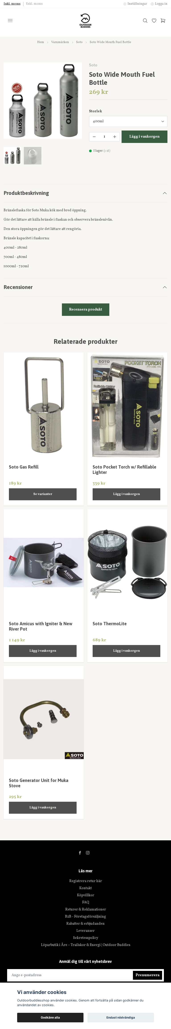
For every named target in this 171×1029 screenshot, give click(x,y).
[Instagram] (88, 853)
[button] (74, 102)
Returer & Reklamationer (85, 909)
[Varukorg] (163, 20)
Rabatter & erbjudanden (85, 923)
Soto (79, 42)
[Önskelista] (154, 20)
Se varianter (42, 494)
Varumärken (60, 42)
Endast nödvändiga (120, 1017)
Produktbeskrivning (26, 193)
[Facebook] (80, 853)
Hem (40, 42)
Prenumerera (147, 975)
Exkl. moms (34, 4)
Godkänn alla (50, 1017)
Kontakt (85, 888)
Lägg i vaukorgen (126, 494)
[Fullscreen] (43, 100)
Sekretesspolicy (85, 938)
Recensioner (18, 287)
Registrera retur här (85, 881)
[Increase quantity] (115, 136)
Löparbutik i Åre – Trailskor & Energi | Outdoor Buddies (85, 945)
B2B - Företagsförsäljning (85, 916)
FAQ (85, 902)
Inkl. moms (12, 4)
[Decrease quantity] (94, 136)
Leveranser (85, 930)
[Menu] (10, 20)
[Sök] (145, 20)
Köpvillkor (85, 895)
